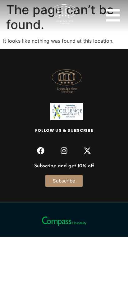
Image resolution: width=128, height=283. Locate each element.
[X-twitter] (87, 150)
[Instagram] (64, 150)
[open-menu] (113, 16)
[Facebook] (40, 150)
